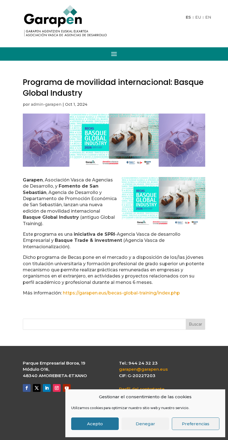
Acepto (95, 423)
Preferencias (195, 423)
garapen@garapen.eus (143, 369)
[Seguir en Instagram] (57, 388)
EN (208, 17)
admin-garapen (46, 104)
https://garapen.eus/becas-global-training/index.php (121, 293)
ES (188, 17)
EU (198, 17)
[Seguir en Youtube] (67, 388)
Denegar (145, 423)
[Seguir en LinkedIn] (47, 388)
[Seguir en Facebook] (27, 388)
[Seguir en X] (37, 388)
